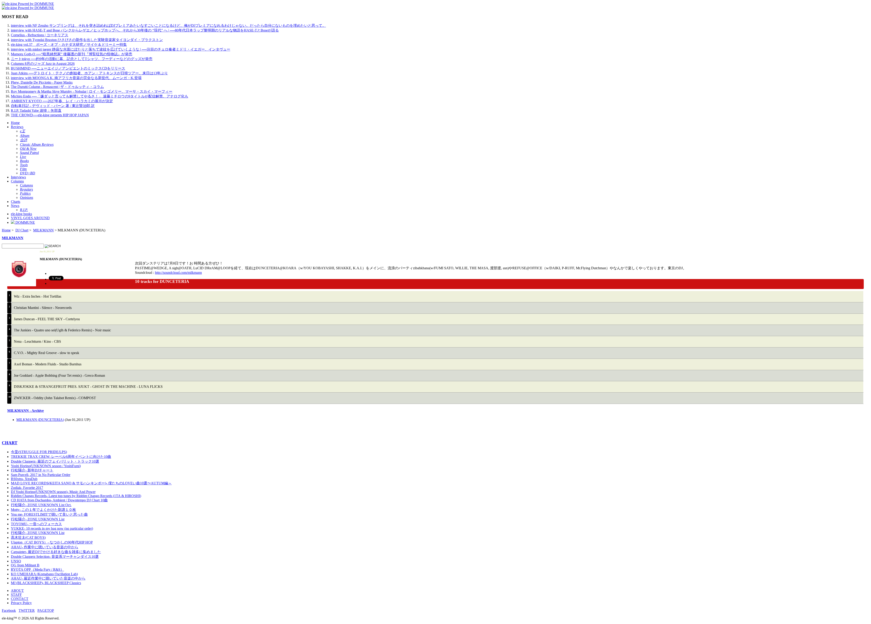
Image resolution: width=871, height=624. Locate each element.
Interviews (18, 177)
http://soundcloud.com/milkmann (178, 272)
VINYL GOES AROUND (30, 218)
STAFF (16, 595)
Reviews (17, 127)
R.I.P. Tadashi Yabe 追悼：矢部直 (36, 110)
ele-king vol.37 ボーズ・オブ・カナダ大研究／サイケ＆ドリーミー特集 (69, 44)
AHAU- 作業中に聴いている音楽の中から (44, 547)
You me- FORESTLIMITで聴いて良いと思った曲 (49, 514)
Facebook (9, 610)
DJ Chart (21, 230)
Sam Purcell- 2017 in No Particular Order (40, 475)
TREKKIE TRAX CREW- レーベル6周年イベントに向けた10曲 (61, 457)
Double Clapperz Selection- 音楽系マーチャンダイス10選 (55, 556)
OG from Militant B (25, 565)
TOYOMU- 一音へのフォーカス (36, 524)
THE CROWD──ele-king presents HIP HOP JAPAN (50, 115)
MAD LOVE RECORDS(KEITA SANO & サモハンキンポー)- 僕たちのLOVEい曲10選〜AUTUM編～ (91, 483)
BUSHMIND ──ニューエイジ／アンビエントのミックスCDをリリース (68, 68)
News (15, 206)
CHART (9, 442)
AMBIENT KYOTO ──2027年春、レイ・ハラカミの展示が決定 (62, 101)
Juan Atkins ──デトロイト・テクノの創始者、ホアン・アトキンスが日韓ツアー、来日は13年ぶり (89, 73)
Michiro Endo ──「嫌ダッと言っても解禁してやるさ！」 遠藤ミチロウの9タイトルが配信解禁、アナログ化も (99, 96)
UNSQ (16, 561)
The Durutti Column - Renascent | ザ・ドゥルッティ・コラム (57, 87)
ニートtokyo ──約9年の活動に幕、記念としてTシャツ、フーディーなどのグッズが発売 (81, 59)
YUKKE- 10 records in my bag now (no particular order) (52, 528)
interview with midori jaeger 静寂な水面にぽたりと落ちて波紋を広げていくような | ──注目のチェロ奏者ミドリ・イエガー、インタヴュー (120, 49)
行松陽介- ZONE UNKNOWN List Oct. (41, 505)
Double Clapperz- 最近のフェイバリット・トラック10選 (55, 461)
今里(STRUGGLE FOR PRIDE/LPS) (39, 452)
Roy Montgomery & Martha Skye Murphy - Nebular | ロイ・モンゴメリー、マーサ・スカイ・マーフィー (91, 91)
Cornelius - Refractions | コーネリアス (39, 35)
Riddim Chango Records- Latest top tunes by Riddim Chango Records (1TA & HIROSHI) (76, 496)
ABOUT (17, 590)
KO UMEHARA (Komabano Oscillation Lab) (44, 574)
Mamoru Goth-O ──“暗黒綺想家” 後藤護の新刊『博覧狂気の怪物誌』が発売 (71, 54)
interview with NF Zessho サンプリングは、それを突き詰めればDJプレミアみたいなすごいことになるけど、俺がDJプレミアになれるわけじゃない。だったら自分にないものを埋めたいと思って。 (168, 25)
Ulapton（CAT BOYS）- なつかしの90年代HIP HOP (52, 542)
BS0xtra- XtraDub (24, 479)
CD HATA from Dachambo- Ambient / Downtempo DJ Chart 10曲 (59, 500)
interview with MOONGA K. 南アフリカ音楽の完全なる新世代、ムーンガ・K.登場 (76, 78)
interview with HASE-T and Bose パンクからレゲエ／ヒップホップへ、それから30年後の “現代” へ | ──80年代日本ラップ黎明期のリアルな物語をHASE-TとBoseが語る (145, 30)
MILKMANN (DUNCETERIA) (40, 420)
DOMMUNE (25, 222)
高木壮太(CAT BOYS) (28, 537)
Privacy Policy (21, 603)
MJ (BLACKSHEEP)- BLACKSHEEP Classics (46, 583)
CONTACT (19, 599)
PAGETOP (45, 610)
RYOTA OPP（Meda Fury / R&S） (37, 569)
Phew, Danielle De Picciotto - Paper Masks (42, 82)
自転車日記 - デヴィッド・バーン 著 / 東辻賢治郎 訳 (53, 106)
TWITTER (27, 610)
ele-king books (21, 214)
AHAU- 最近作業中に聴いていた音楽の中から (48, 578)
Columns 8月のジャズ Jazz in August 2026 (43, 64)
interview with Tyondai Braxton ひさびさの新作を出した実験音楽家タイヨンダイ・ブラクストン (87, 40)
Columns (17, 181)
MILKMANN (43, 230)
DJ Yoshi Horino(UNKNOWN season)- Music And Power (53, 492)
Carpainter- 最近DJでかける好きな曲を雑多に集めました (56, 552)
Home (15, 123)
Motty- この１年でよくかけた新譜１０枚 (43, 510)
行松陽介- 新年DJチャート (32, 470)
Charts (15, 202)
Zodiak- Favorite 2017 (27, 488)
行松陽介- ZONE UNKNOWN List (37, 519)
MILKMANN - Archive (25, 411)
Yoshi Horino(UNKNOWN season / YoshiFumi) (46, 466)
